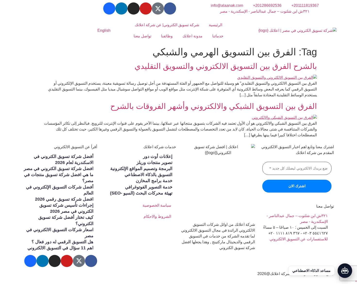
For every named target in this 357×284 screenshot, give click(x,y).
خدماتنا (217, 36)
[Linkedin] (121, 8)
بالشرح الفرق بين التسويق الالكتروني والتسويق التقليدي (226, 66)
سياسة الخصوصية (157, 205)
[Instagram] (134, 8)
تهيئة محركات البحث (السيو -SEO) (141, 193)
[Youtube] (146, 8)
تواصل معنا (142, 36)
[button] (356, 281)
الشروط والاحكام (157, 216)
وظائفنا (167, 36)
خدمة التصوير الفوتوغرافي (148, 187)
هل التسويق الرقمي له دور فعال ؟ (63, 241)
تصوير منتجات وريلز (154, 162)
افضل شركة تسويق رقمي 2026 (64, 199)
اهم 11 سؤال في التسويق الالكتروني (60, 247)
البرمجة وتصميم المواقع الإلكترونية (141, 168)
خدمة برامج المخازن (154, 180)
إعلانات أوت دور (157, 156)
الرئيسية (215, 25)
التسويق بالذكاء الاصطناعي (148, 174)
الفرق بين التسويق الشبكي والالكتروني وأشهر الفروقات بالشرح (213, 106)
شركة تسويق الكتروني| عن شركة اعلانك (167, 25)
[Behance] (109, 8)
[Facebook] (170, 8)
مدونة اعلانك (192, 36)
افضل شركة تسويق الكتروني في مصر (59, 168)
